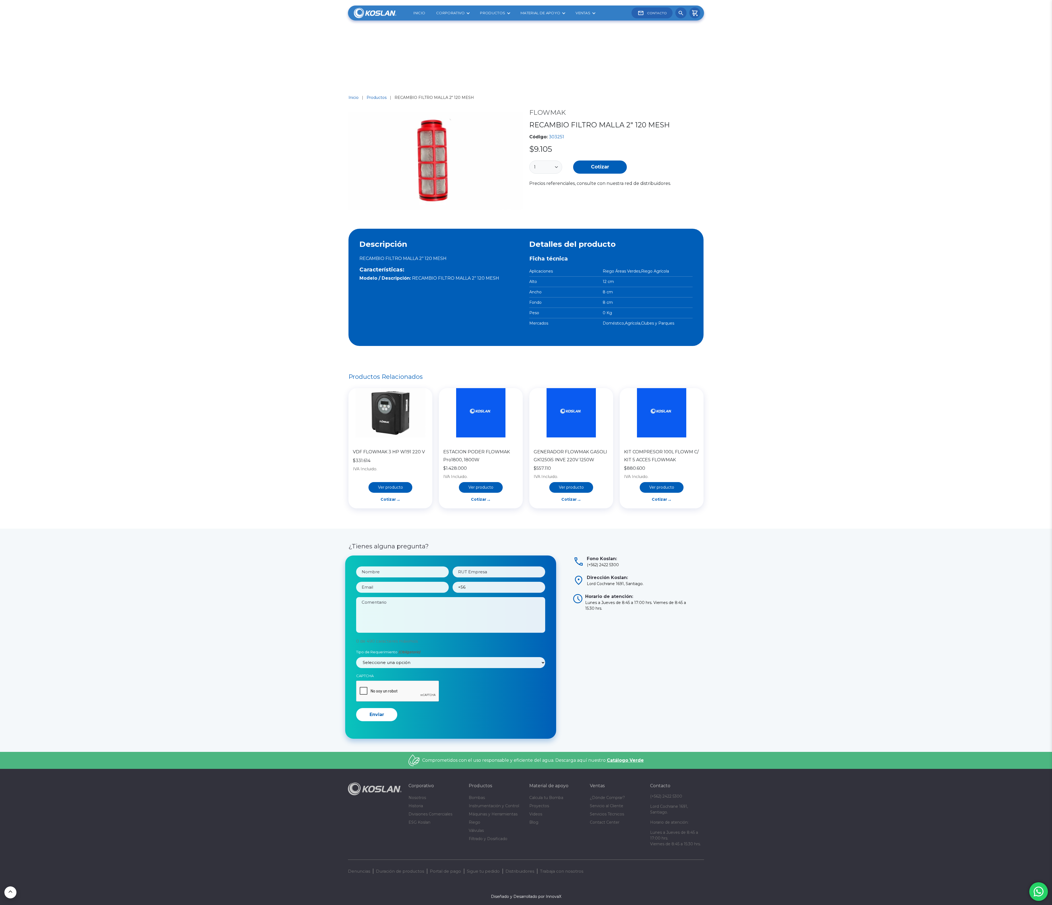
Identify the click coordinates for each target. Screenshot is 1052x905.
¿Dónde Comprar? (607, 797)
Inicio (419, 13)
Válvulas (476, 830)
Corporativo (450, 13)
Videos (535, 814)
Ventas (583, 13)
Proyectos (539, 805)
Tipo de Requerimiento (388, 652)
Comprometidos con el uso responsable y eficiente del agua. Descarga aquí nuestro (533, 760)
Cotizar (600, 167)
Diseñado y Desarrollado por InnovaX (526, 896)
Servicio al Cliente (606, 805)
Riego (474, 822)
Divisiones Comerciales (430, 814)
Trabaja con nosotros (561, 871)
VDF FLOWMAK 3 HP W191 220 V (389, 451)
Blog (533, 822)
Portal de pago (445, 871)
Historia (415, 805)
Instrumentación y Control (494, 805)
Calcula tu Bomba (546, 797)
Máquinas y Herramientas (493, 814)
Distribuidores (519, 871)
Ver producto (390, 487)
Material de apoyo (540, 13)
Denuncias (359, 871)
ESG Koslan (419, 822)
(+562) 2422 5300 (666, 796)
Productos (492, 13)
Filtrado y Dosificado (488, 838)
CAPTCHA (365, 676)
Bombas (477, 797)
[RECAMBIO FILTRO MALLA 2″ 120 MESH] (435, 161)
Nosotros (417, 797)
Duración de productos (400, 871)
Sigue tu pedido (483, 871)
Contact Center (604, 822)
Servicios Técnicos (607, 814)
